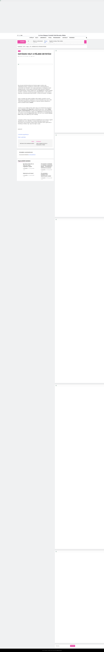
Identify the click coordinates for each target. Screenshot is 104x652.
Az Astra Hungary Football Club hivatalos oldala (52, 35)
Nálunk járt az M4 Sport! (28, 173)
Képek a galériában (22, 137)
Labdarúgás (43, 37)
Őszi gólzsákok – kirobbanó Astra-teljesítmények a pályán (46, 175)
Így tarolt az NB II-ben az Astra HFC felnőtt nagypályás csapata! (28, 165)
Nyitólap (32, 37)
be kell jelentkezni (32, 154)
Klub (36, 37)
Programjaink (56, 37)
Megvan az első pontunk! (38, 41)
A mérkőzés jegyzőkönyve (23, 134)
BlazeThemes (59, 650)
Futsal (50, 37)
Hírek (19, 51)
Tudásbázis (71, 37)
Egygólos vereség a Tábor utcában (56, 41)
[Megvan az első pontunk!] (30, 42)
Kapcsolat (65, 37)
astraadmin (26, 168)
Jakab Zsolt (21, 56)
